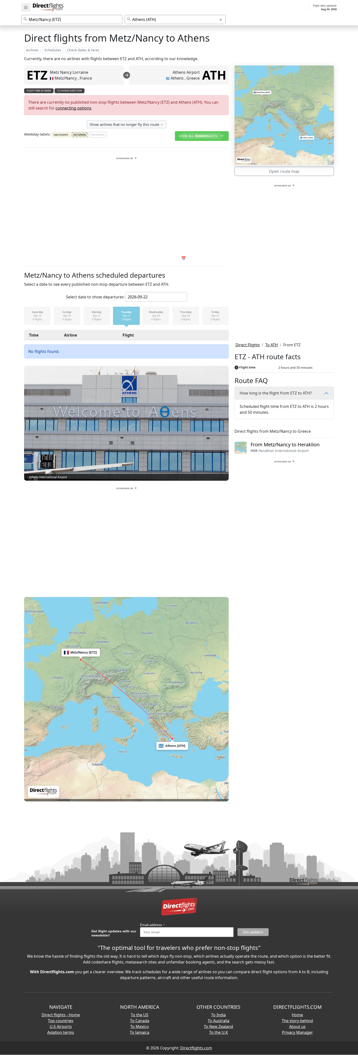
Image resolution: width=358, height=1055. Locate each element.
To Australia (218, 1020)
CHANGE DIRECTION (71, 90)
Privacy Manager (297, 1032)
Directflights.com (196, 1048)
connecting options (73, 108)
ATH (214, 75)
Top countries (60, 1020)
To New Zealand (218, 1026)
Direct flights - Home (61, 1015)
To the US (139, 1015)
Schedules (52, 50)
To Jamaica (139, 1032)
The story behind (297, 1020)
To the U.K (218, 1032)
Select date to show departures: (95, 297)
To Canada (139, 1020)
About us (297, 1026)
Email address (152, 925)
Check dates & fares (83, 50)
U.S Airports (61, 1026)
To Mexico (139, 1026)
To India (218, 1015)
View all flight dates (198, 136)
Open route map (284, 171)
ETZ (37, 75)
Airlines (32, 50)
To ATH (271, 345)
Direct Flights (248, 345)
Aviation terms (60, 1032)
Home (297, 1015)
